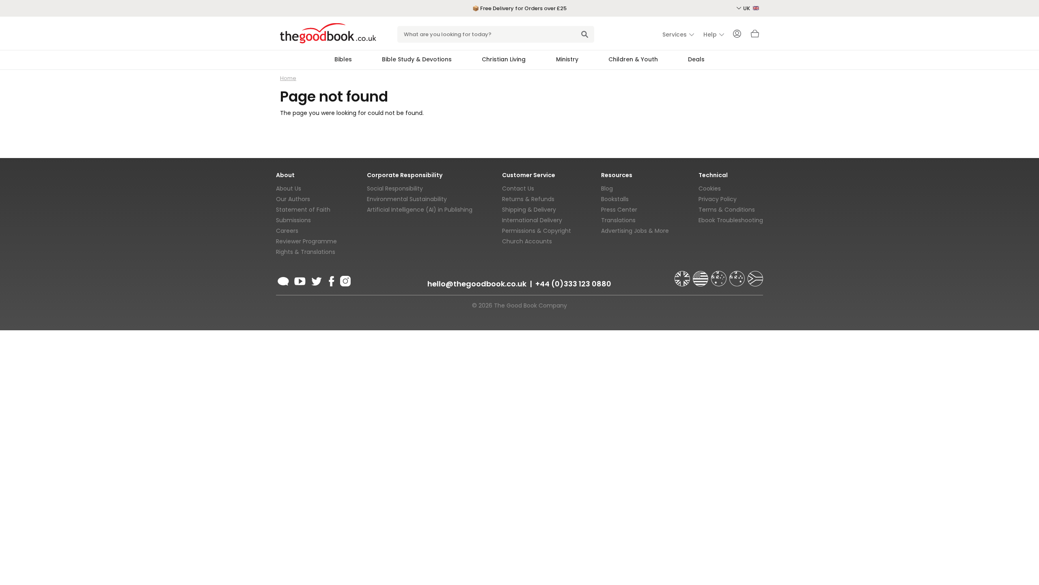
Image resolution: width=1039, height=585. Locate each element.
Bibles (343, 59)
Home (288, 78)
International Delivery (532, 220)
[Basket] (755, 36)
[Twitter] (315, 280)
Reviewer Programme (306, 241)
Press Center (619, 210)
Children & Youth (633, 59)
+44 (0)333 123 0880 (573, 284)
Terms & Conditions (726, 210)
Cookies (709, 188)
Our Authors (293, 199)
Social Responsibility (395, 188)
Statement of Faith (303, 210)
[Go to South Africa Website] (755, 275)
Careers (287, 231)
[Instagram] (344, 280)
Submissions (293, 220)
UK (747, 8)
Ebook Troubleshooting (730, 220)
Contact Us (518, 188)
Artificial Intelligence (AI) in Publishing (419, 210)
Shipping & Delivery (529, 210)
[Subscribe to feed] (283, 280)
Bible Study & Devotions (417, 59)
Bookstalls (615, 199)
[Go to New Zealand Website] (737, 275)
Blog (607, 188)
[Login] (737, 34)
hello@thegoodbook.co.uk (476, 284)
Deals (696, 59)
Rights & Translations (305, 252)
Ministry (567, 59)
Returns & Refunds (528, 199)
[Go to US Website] (701, 275)
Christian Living (504, 59)
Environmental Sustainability (407, 199)
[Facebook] (331, 280)
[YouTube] (300, 280)
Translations (618, 220)
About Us (288, 188)
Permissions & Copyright (536, 231)
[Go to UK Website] (683, 275)
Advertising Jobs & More (635, 231)
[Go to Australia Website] (719, 275)
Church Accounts (527, 241)
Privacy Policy (717, 199)
